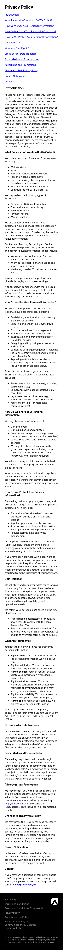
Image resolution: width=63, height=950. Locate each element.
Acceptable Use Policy (17, 917)
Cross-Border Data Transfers (20, 53)
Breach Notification (15, 76)
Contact (9, 81)
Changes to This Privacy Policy (21, 70)
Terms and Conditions (17, 904)
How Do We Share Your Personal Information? (30, 31)
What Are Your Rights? (17, 48)
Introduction (12, 14)
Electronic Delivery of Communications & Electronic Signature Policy (21, 925)
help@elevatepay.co (16, 803)
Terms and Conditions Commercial (24, 908)
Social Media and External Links (22, 59)
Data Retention (13, 42)
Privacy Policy (12, 912)
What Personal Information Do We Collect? (28, 20)
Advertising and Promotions (20, 64)
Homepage (11, 899)
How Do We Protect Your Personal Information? (31, 37)
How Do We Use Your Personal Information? (29, 25)
